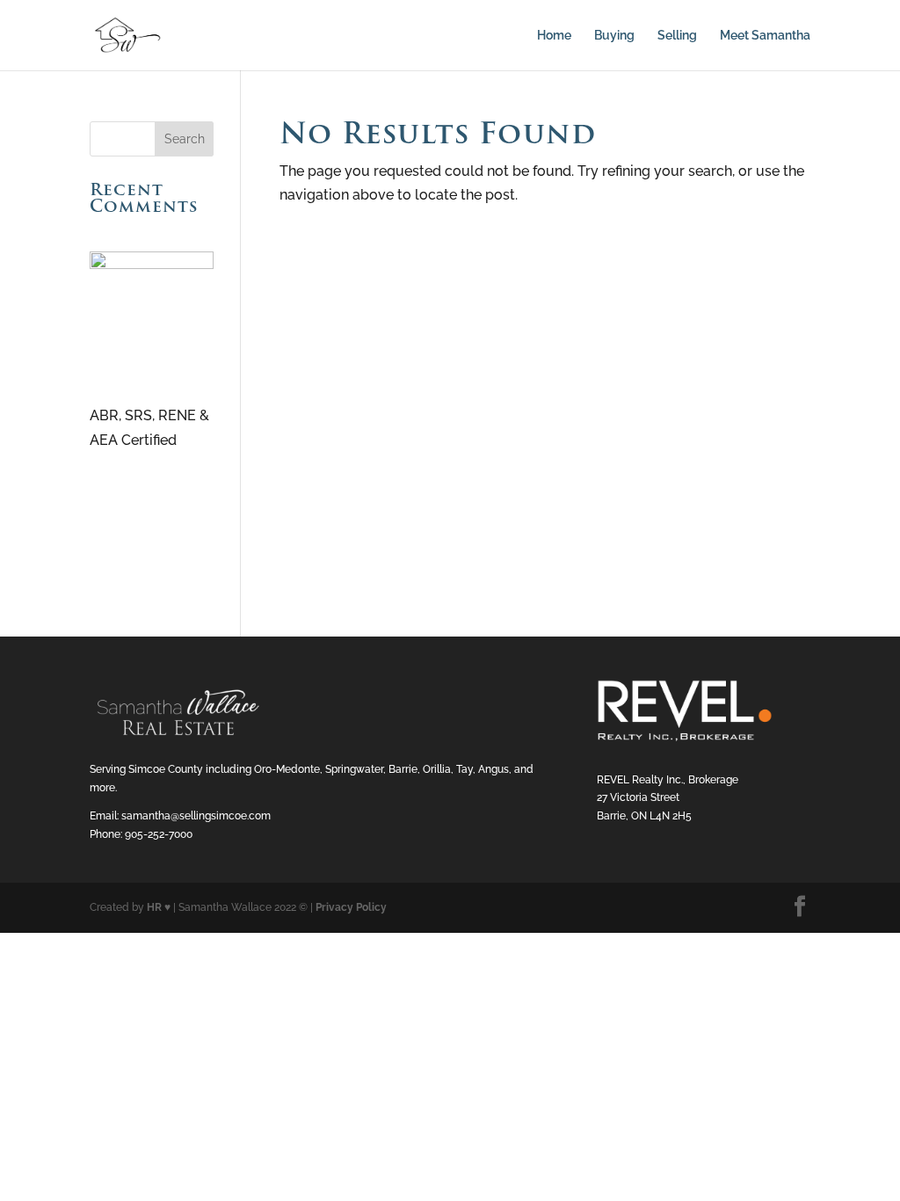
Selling (677, 35)
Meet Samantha (765, 35)
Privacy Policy (351, 907)
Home (554, 35)
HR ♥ (159, 907)
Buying (614, 35)
